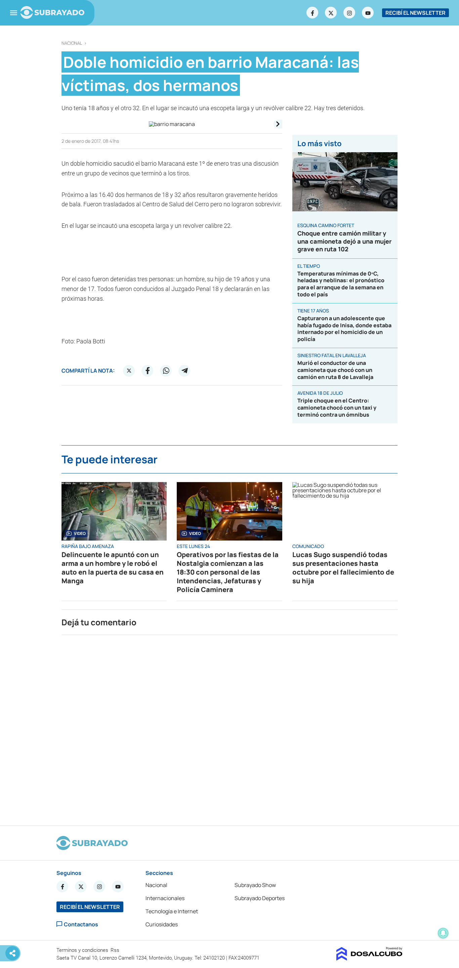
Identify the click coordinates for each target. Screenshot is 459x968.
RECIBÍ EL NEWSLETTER (415, 12)
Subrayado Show (255, 885)
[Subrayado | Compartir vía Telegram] (184, 371)
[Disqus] (229, 727)
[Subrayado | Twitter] (331, 13)
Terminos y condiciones (83, 950)
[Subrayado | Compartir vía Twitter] (129, 371)
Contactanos (81, 924)
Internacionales (164, 898)
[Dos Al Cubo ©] (369, 958)
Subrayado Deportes (260, 898)
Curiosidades (161, 924)
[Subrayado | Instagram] (349, 13)
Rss (116, 950)
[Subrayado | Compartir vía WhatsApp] (166, 371)
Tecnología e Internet (171, 911)
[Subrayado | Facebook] (312, 13)
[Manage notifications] (443, 933)
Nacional (71, 43)
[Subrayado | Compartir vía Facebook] (147, 371)
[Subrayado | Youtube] (368, 13)
